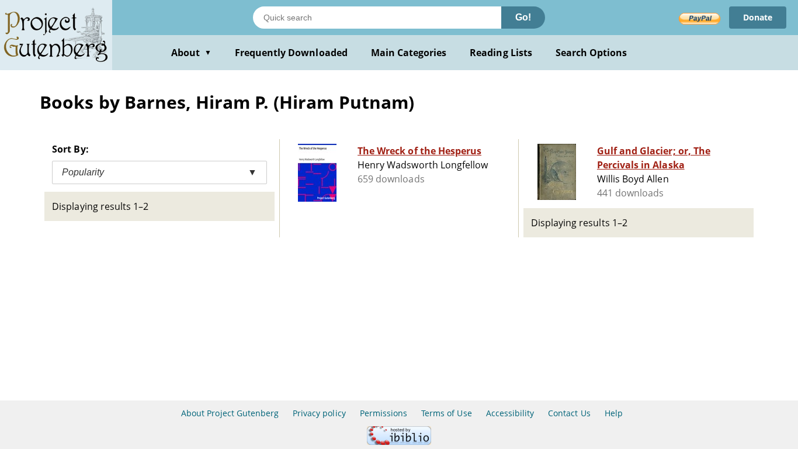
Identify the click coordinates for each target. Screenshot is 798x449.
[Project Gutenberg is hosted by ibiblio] (399, 441)
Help (614, 413)
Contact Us (569, 413)
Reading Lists (501, 52)
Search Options (591, 52)
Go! (523, 17)
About (191, 52)
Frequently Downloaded (291, 52)
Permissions (383, 413)
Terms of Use (446, 413)
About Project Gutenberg (230, 413)
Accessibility (510, 413)
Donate (757, 17)
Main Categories (409, 52)
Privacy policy (319, 413)
